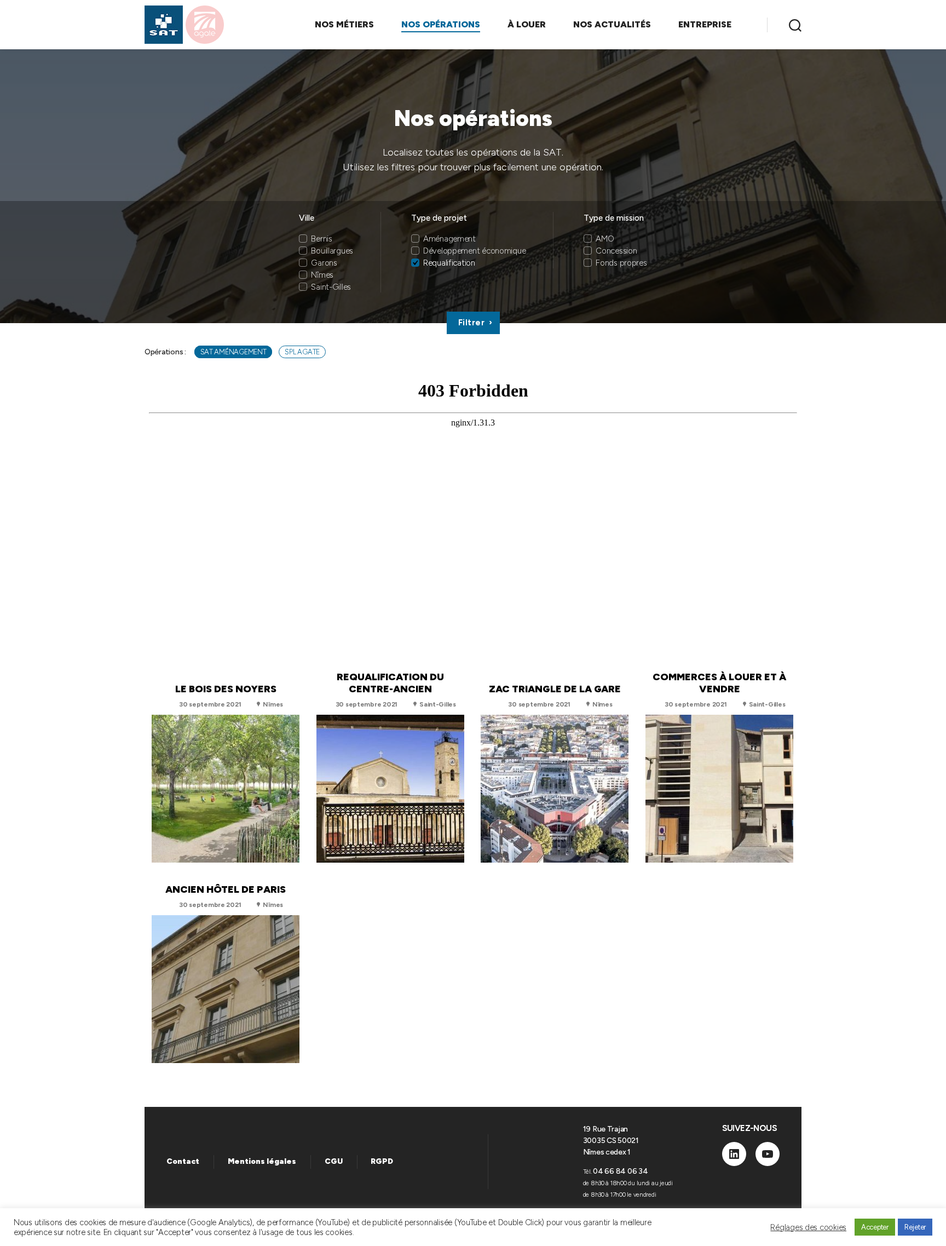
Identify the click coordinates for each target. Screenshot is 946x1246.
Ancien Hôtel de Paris (225, 889)
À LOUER (526, 24)
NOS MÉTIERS (344, 24)
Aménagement (449, 239)
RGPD (382, 1161)
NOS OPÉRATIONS (440, 24)
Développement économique (474, 251)
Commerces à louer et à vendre (719, 683)
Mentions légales (262, 1161)
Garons (324, 263)
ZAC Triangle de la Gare (555, 689)
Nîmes (322, 275)
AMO (605, 239)
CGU (334, 1161)
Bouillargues (332, 251)
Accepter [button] (875, 1227)
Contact (182, 1161)
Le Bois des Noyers (225, 689)
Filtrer (471, 323)
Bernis (321, 239)
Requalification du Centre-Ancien (390, 683)
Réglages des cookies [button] (808, 1227)
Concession (616, 251)
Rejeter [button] (915, 1227)
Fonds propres (621, 263)
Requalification (449, 263)
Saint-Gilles (331, 287)
